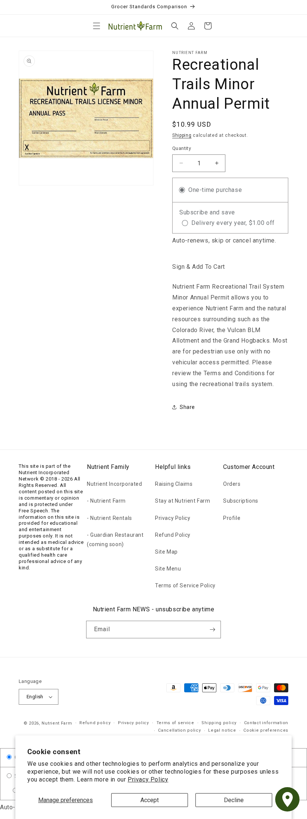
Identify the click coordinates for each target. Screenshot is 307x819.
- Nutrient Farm (106, 501)
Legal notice (222, 730)
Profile (231, 518)
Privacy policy (133, 722)
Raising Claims (173, 484)
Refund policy (94, 722)
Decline (234, 800)
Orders (232, 484)
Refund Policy (173, 535)
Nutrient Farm (57, 723)
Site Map (166, 552)
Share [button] (187, 407)
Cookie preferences (265, 730)
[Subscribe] (212, 629)
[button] (96, 26)
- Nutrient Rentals (109, 518)
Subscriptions (240, 501)
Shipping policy (219, 722)
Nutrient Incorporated (114, 484)
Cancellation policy (179, 730)
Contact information (266, 722)
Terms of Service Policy (185, 585)
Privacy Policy (148, 779)
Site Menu (168, 569)
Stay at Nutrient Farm (182, 501)
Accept (149, 800)
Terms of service (175, 722)
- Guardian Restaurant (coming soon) (115, 539)
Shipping (182, 135)
